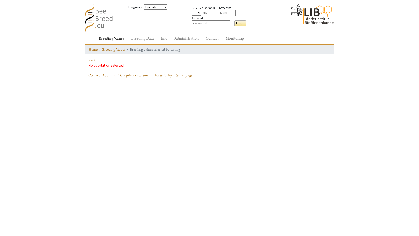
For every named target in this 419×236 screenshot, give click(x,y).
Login (240, 23)
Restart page (183, 75)
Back (92, 60)
